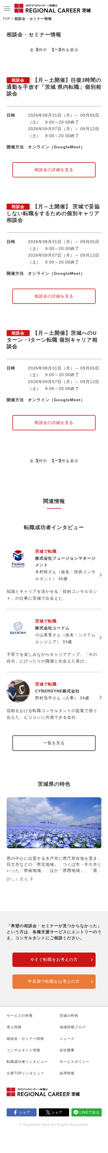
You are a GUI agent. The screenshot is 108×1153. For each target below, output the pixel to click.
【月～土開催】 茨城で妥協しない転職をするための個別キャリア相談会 (53, 213)
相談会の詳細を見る (54, 169)
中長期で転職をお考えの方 (54, 981)
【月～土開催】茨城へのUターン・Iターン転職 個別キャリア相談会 (52, 339)
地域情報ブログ (73, 1027)
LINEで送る (89, 1112)
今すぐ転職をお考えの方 (54, 959)
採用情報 (67, 1073)
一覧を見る (54, 743)
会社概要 (67, 1050)
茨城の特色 (69, 1016)
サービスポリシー (75, 1062)
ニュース (67, 1039)
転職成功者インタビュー (27, 1062)
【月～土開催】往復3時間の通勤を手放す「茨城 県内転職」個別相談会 (54, 86)
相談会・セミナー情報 (25, 1039)
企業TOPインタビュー (25, 1073)
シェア (24, 1112)
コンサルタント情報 (23, 1050)
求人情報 (14, 1027)
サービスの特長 (20, 1016)
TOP (6, 19)
